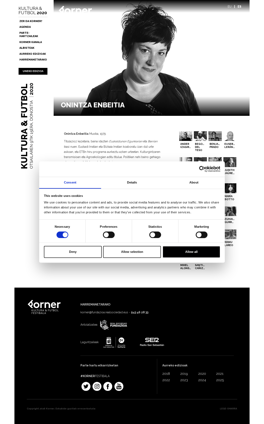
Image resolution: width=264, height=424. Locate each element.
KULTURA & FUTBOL (33, 10)
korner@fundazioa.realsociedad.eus (104, 312)
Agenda (25, 26)
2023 (184, 380)
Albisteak (26, 47)
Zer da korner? (30, 21)
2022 (166, 380)
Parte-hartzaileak (28, 34)
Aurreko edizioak (32, 53)
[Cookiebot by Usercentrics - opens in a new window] (202, 169)
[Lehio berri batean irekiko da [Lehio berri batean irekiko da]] (113, 325)
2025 (220, 380)
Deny (73, 252)
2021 (220, 374)
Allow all (191, 252)
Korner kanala (30, 42)
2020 (202, 374)
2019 (184, 374)
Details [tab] (132, 182)
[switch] (109, 234)
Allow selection (132, 252)
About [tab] (193, 182)
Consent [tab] (70, 182)
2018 (166, 374)
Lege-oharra (228, 408)
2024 (202, 380)
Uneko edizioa (33, 71)
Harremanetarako (33, 59)
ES (239, 6)
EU (229, 6)
